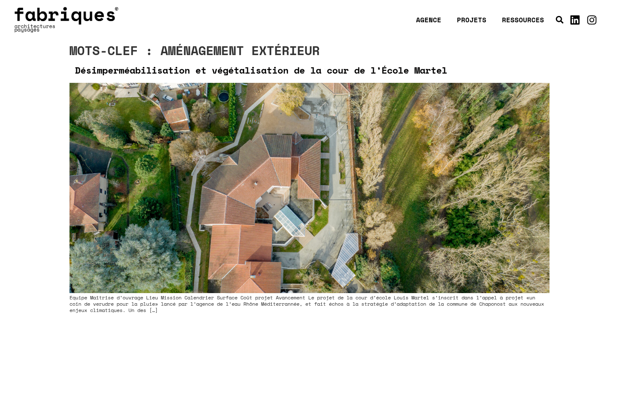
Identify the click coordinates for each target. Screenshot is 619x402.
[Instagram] (592, 19)
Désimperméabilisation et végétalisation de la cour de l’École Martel (261, 70)
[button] (560, 20)
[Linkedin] (575, 19)
